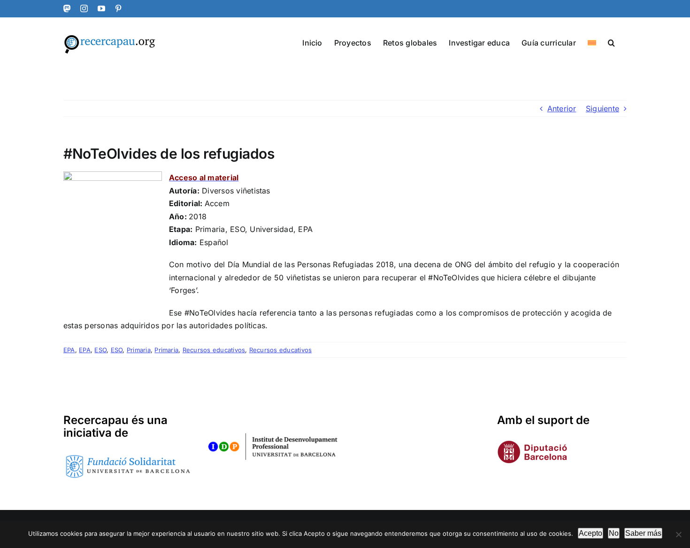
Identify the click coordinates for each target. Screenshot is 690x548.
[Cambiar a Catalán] (592, 42)
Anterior (561, 108)
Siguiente (602, 108)
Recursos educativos (214, 350)
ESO (100, 350)
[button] (611, 42)
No (614, 533)
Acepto (590, 533)
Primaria (139, 350)
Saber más (643, 533)
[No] (678, 534)
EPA (69, 350)
